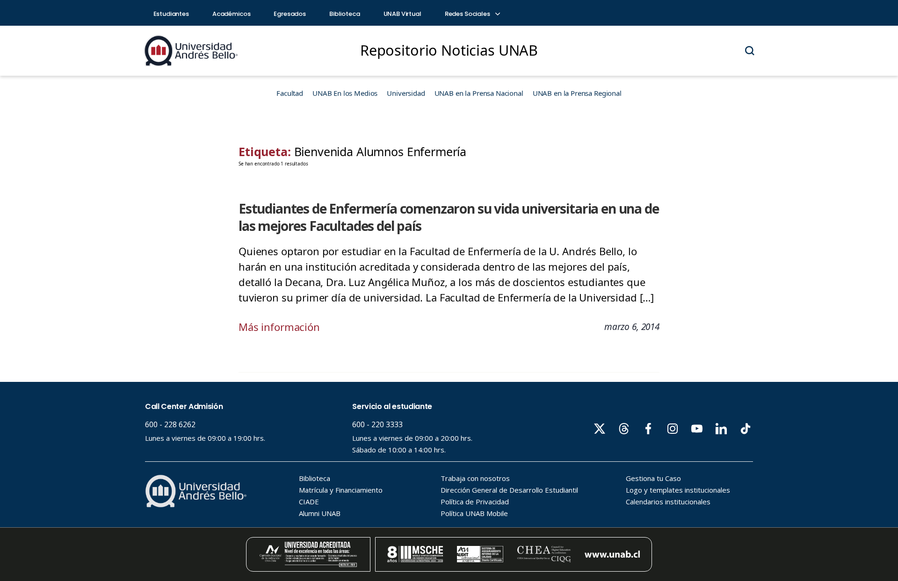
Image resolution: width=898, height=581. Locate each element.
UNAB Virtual (402, 13)
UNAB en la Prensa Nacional (479, 93)
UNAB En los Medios (344, 93)
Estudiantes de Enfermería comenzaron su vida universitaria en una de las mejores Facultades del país (449, 217)
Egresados (290, 13)
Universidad (406, 93)
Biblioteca (344, 13)
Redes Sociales (468, 13)
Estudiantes (171, 13)
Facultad (289, 93)
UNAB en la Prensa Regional (577, 93)
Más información (279, 327)
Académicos (231, 13)
